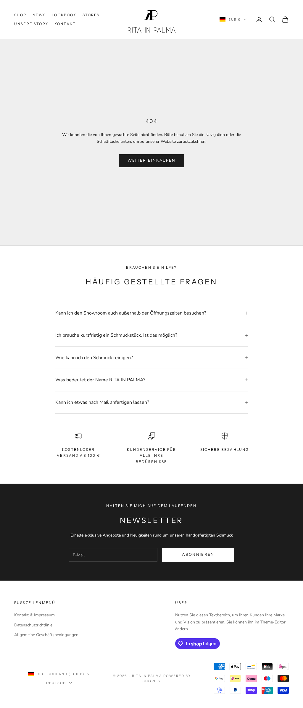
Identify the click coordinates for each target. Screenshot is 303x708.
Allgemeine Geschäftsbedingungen (46, 635)
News (39, 15)
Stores (91, 15)
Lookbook (64, 15)
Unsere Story (31, 24)
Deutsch (56, 683)
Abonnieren (198, 554)
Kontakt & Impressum (34, 615)
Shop (20, 15)
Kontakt (65, 24)
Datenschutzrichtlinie (33, 625)
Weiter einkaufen (151, 160)
